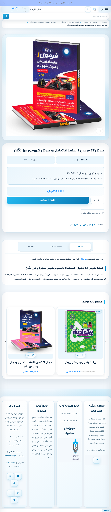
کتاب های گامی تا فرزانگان (69, 22)
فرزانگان (83, 259)
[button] (83, 355)
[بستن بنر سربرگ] (3, 3)
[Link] (96, 460)
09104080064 (11, 456)
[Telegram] (14, 500)
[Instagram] (18, 493)
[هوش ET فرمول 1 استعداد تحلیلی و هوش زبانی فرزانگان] (30, 331)
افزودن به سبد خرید (47, 200)
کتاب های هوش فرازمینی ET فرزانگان (43, 22)
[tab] (80, 246)
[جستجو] (6, 16)
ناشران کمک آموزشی (90, 22)
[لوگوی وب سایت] (95, 9)
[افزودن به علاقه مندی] (78, 355)
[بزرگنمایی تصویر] (99, 131)
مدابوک (104, 22)
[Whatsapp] (10, 493)
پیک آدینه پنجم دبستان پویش (80, 362)
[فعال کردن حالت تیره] (88, 9)
